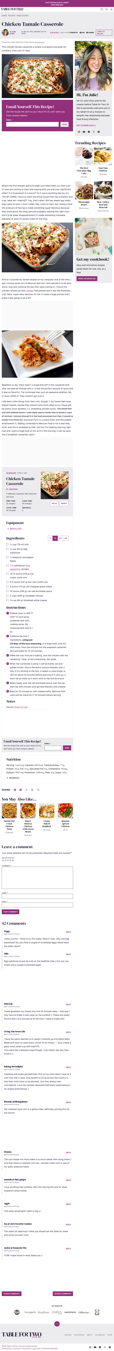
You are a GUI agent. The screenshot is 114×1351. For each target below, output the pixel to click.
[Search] (106, 9)
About (90, 1335)
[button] (51, 32)
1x (55, 538)
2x (60, 538)
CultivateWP (54, 1348)
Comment (7, 866)
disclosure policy (39, 42)
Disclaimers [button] (14, 778)
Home (4, 15)
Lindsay (30, 290)
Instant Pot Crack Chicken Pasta (9, 824)
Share (91, 32)
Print (64, 503)
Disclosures (17, 1348)
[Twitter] (93, 131)
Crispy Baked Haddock (46, 823)
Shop (110, 1335)
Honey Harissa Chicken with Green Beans (28, 826)
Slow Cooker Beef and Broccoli (103, 204)
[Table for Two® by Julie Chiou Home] (12, 9)
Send (64, 124)
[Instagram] (79, 131)
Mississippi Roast (84, 203)
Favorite (74, 32)
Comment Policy (7, 1348)
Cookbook (100, 1335)
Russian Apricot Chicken (65, 823)
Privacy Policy (26, 1348)
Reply (68, 932)
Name (5, 893)
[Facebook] (88, 131)
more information (87, 279)
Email (9, 120)
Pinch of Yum (21, 707)
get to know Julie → (86, 125)
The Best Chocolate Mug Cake (84, 170)
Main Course (23, 15)
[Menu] (111, 9)
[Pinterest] (98, 131)
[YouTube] (83, 131)
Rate (54, 503)
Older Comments (12, 1294)
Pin (83, 32)
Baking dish (15, 528)
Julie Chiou (13, 32)
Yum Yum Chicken (103, 169)
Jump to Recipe (101, 33)
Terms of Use (37, 1348)
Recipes (11, 15)
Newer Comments (63, 1294)
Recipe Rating (8, 858)
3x (65, 538)
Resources (79, 1335)
